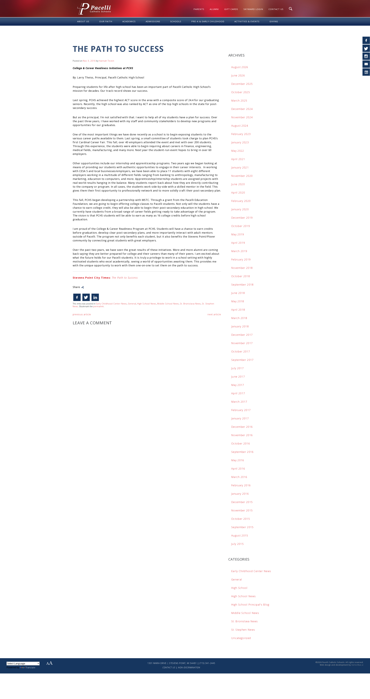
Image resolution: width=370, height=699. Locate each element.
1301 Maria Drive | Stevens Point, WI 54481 (172, 663)
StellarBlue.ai (357, 665)
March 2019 (239, 251)
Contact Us (276, 9)
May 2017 (237, 385)
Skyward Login (253, 9)
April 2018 (238, 309)
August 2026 (239, 67)
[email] (366, 64)
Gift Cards (231, 9)
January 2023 (240, 142)
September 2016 (242, 452)
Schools (175, 21)
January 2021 (240, 167)
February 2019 (241, 259)
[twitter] (366, 48)
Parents (199, 9)
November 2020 (242, 176)
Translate (30, 667)
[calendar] (366, 72)
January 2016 (240, 493)
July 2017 (237, 368)
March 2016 (239, 477)
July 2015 (237, 544)
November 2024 (242, 117)
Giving (274, 21)
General (132, 303)
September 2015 (242, 527)
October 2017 (240, 351)
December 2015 (242, 502)
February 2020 (241, 201)
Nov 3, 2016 (89, 60)
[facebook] (366, 40)
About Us (83, 21)
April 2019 (238, 242)
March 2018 (239, 318)
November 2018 (242, 268)
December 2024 (242, 109)
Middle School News (168, 303)
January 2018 (240, 326)
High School (239, 588)
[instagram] (366, 56)
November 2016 (242, 435)
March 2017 (239, 401)
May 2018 (237, 301)
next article (214, 314)
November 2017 (242, 343)
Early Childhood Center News (111, 303)
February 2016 (241, 485)
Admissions (153, 21)
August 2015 (239, 535)
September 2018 (242, 284)
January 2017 (240, 418)
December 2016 (242, 426)
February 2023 (241, 134)
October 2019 (240, 226)
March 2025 (239, 100)
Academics (129, 21)
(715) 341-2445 (207, 663)
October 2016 (240, 443)
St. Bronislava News (190, 303)
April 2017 (238, 393)
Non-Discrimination (189, 667)
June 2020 (238, 184)
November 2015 (242, 510)
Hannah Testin (106, 60)
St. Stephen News (243, 629)
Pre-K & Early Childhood (207, 21)
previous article (82, 314)
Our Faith (105, 21)
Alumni (214, 9)
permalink (98, 306)
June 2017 (238, 376)
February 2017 (241, 410)
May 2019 (237, 234)
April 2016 (238, 468)
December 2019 (242, 217)
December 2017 (242, 334)
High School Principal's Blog (250, 604)
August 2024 (239, 125)
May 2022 (237, 150)
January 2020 (240, 209)
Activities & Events (246, 21)
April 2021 (238, 159)
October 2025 (240, 92)
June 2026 (238, 75)
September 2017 (242, 360)
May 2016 (237, 460)
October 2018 (240, 276)
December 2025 (242, 84)
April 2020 (238, 192)
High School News (146, 303)
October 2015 (240, 518)
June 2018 (238, 293)
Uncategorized (241, 638)
